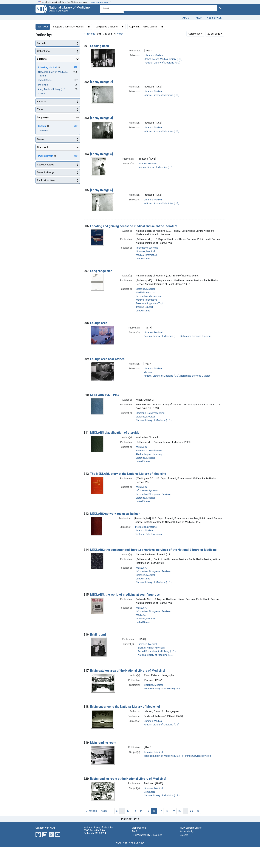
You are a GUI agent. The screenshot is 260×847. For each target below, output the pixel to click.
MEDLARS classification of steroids (114, 432)
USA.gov (140, 842)
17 (160, 810)
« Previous (89, 33)
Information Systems (147, 247)
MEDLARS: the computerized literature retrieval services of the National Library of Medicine (153, 550)
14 (141, 810)
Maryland (148, 372)
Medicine (141, 615)
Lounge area (98, 323)
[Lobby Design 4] (101, 118)
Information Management (149, 296)
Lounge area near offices (107, 359)
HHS (131, 842)
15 (147, 810)
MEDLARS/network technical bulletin (115, 513)
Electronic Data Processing (150, 413)
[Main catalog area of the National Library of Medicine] (127, 670)
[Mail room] (98, 634)
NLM (118, 842)
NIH (125, 842)
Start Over (42, 26)
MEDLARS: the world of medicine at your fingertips (125, 594)
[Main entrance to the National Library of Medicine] (125, 706)
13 (134, 810)
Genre (40, 139)
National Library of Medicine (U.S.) (162, 62)
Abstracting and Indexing (149, 454)
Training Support (144, 307)
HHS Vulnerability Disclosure (147, 835)
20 (213, 33)
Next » (120, 33)
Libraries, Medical (153, 55)
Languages (43, 117)
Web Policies (139, 827)
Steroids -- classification (149, 450)
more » (41, 93)
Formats (41, 43)
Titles (40, 109)
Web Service (213, 17)
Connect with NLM (45, 827)
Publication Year (46, 180)
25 (191, 810)
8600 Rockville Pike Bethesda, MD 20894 (95, 832)
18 (167, 810)
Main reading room (103, 742)
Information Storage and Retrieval (153, 494)
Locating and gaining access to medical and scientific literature (133, 226)
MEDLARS (141, 447)
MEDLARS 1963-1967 (104, 395)
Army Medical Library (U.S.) (52, 89)
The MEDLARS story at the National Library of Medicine (128, 474)
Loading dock (99, 46)
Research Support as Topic (150, 303)
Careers (184, 835)
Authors (41, 101)
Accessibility (187, 831)
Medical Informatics (146, 255)
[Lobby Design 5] (101, 154)
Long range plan (101, 271)
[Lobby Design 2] (101, 82)
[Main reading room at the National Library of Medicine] (128, 778)
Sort (194, 33)
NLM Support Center (190, 827)
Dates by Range (45, 172)
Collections (43, 51)
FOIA (134, 831)
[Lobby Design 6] (101, 190)
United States (143, 258)
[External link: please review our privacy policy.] (38, 834)
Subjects (42, 58)
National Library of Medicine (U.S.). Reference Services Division (177, 336)
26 (198, 810)
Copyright (42, 147)
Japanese (43, 130)
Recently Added (45, 164)
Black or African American (151, 647)
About (187, 17)
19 (173, 810)
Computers (149, 791)
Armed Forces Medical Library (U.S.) (163, 59)
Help (199, 17)
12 (128, 810)
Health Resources (145, 292)
